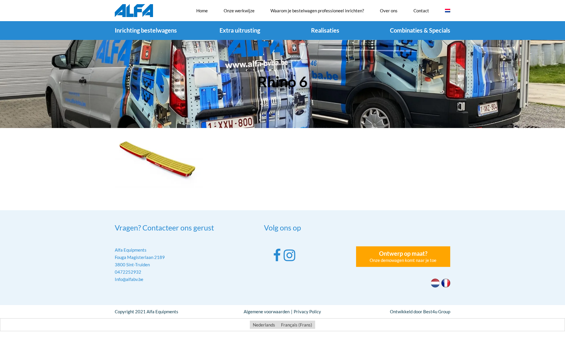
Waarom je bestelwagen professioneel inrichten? (317, 10)
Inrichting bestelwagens (146, 30)
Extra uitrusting (240, 30)
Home (202, 10)
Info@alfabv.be (129, 279)
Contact (421, 10)
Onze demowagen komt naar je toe (403, 256)
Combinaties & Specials (420, 30)
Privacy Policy (307, 311)
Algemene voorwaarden (267, 311)
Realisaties (325, 30)
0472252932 (128, 272)
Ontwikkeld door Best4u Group (420, 311)
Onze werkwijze (239, 10)
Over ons (389, 10)
